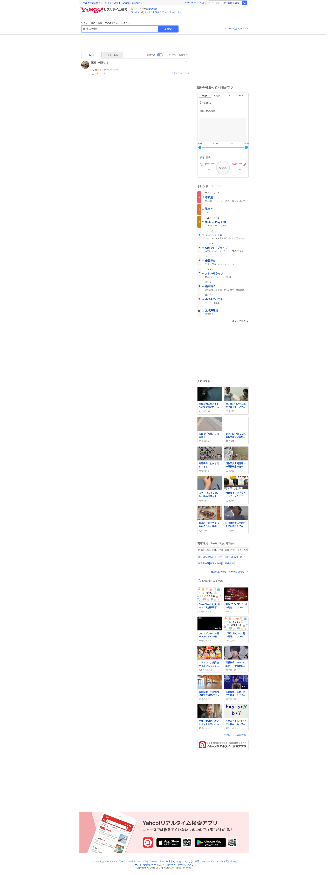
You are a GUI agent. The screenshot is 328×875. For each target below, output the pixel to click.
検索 (170, 29)
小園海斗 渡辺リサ (234, 3)
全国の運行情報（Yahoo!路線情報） (229, 571)
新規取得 (152, 9)
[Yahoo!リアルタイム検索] (104, 8)
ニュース (125, 22)
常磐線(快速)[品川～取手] (210, 557)
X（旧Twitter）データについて (178, 864)
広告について (183, 861)
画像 (93, 22)
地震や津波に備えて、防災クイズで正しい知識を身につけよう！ (115, 3)
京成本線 (229, 563)
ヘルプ (203, 2)
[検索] (244, 3)
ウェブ (84, 22)
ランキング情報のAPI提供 (148, 864)
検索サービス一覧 (204, 861)
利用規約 (170, 861)
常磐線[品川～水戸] (235, 557)
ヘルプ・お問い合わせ (226, 861)
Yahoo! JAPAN (190, 2)
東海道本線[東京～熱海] (210, 563)
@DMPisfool (112, 70)
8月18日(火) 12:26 (180, 73)
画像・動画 (112, 55)
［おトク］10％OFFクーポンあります (163, 12)
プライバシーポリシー (129, 861)
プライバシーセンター (153, 861)
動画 (100, 22)
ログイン (135, 12)
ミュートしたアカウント (236, 28)
